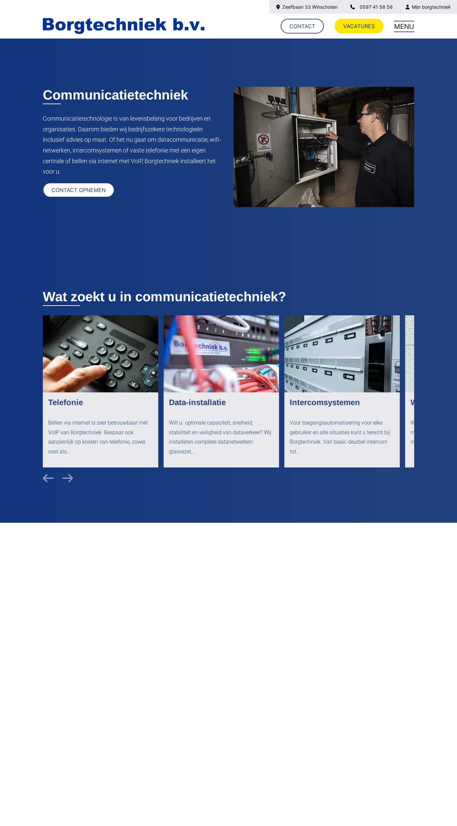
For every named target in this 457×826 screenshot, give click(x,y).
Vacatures (359, 26)
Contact (302, 26)
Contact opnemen (79, 190)
